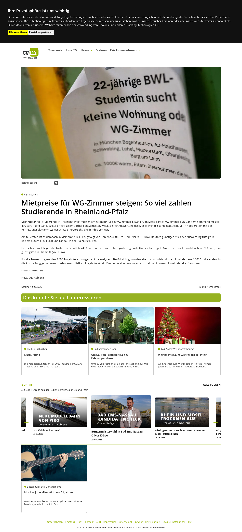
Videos (101, 50)
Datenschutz (125, 521)
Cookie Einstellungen (174, 521)
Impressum (109, 521)
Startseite (55, 50)
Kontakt (89, 521)
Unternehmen (55, 521)
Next (216, 421)
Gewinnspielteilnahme (147, 521)
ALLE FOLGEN (212, 384)
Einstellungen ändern (41, 32)
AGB (98, 521)
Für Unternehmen (123, 50)
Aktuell (26, 385)
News (85, 50)
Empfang (70, 521)
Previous (26, 421)
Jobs (80, 521)
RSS (190, 521)
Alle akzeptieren (18, 32)
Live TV (71, 50)
